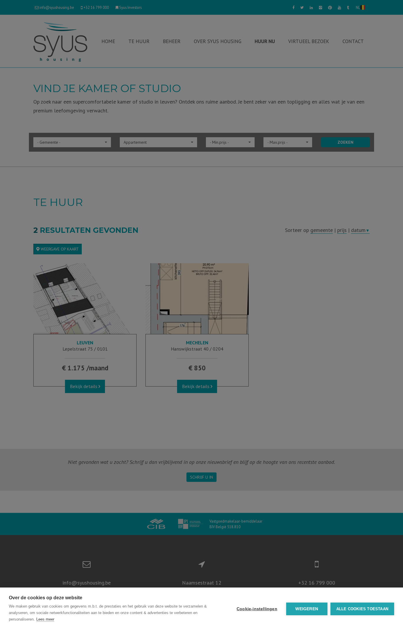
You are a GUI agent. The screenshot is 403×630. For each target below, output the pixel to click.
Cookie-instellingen (257, 609)
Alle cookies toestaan (362, 609)
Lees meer (45, 619)
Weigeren (306, 609)
